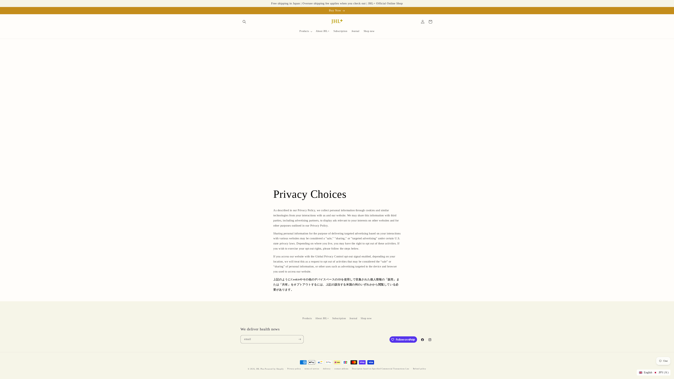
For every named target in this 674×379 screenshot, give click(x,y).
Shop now (366, 318)
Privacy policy (294, 369)
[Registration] (299, 339)
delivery (327, 369)
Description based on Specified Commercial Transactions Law (380, 369)
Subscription (339, 318)
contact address (341, 369)
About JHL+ (322, 318)
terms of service (312, 369)
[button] (244, 22)
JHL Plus (260, 369)
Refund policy (419, 369)
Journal (353, 318)
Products (307, 318)
